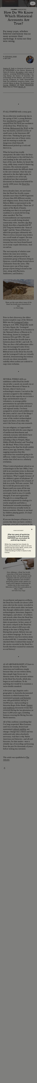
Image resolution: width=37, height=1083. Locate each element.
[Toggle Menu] (32, 3)
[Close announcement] (31, 529)
